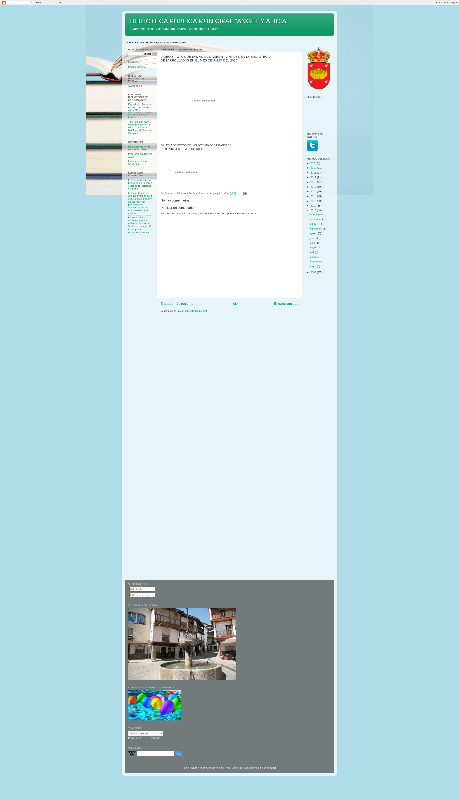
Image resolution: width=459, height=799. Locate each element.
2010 (314, 210)
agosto (313, 233)
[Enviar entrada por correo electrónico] (244, 193)
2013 (314, 196)
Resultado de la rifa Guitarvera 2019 (139, 148)
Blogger (271, 767)
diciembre (315, 214)
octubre (314, 224)
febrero (313, 261)
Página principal (137, 67)
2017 (314, 177)
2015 (314, 187)
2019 (314, 168)
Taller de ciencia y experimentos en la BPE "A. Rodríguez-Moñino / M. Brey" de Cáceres (140, 127)
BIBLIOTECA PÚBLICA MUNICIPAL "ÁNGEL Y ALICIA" (209, 21)
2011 (314, 205)
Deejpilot (237, 767)
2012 (314, 201)
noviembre (315, 219)
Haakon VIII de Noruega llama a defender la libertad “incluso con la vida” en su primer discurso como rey (139, 224)
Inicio (234, 303)
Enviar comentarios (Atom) (192, 311)
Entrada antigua (286, 303)
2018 (314, 172)
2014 (314, 191)
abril (312, 252)
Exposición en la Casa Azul (137, 162)
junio (312, 242)
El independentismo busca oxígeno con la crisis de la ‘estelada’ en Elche (140, 184)
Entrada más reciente (176, 303)
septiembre (316, 228)
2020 (314, 163)
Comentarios (140, 595)
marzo (313, 257)
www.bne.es (135, 85)
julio (312, 238)
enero (313, 266)
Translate (155, 738)
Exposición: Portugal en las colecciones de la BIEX (139, 107)
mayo (312, 247)
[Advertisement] (142, 293)
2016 (314, 182)
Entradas (138, 589)
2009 (314, 272)
